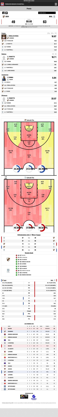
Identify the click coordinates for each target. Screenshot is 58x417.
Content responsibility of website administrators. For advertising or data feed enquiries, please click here (35, 402)
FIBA (24, 397)
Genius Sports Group (34, 397)
